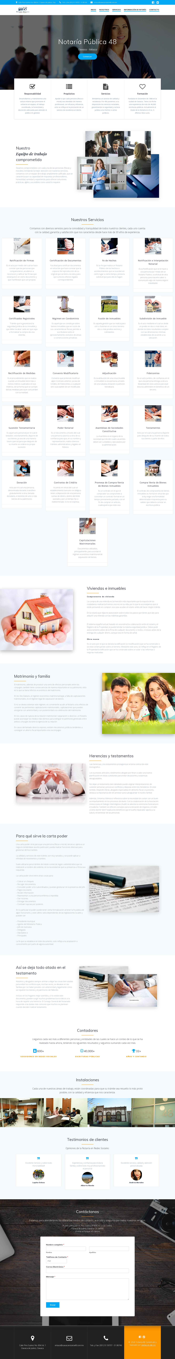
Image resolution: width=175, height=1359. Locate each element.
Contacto (154, 10)
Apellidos (92, 1252)
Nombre (49, 1252)
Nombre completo (55, 1244)
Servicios (116, 10)
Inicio (93, 10)
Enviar (53, 1305)
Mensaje (50, 1277)
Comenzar (87, 56)
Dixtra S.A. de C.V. (148, 1345)
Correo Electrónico (55, 1267)
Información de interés (135, 10)
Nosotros (104, 10)
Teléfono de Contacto (57, 1257)
